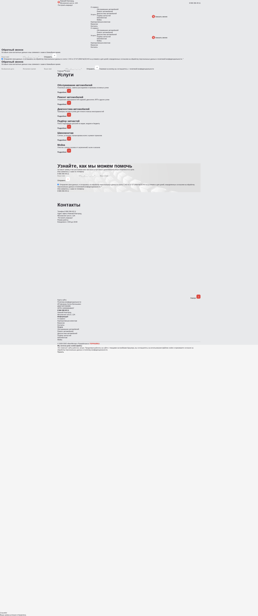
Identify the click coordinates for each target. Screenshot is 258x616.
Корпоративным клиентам (100, 22)
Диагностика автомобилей (107, 13)
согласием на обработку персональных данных (138, 59)
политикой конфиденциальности (170, 59)
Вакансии (94, 24)
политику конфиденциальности (95, 350)
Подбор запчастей (104, 16)
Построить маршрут (65, 5)
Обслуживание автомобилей (107, 9)
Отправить (48, 57)
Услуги (93, 14)
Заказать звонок (161, 17)
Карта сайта (61, 300)
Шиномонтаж (102, 18)
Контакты (94, 26)
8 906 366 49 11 (195, 3)
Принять (60, 352)
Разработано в (84, 343)
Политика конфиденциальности (69, 302)
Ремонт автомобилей (105, 11)
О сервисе (94, 7)
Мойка (99, 20)
